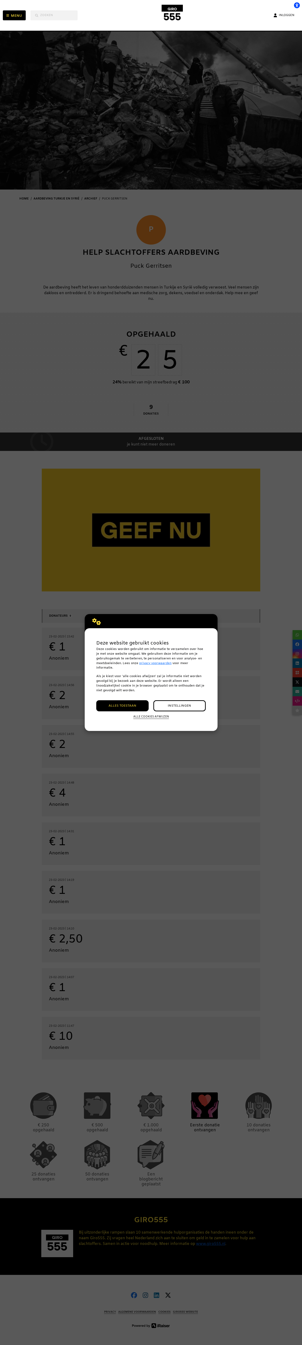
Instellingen (179, 706)
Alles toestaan (122, 706)
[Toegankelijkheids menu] (297, 5)
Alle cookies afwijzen (151, 717)
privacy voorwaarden (155, 663)
